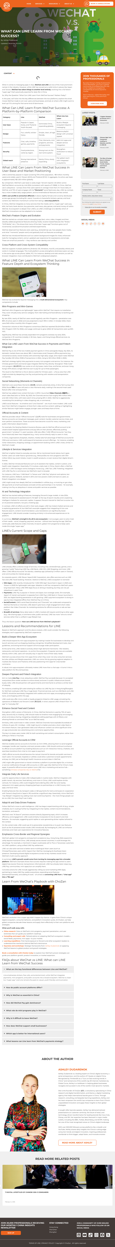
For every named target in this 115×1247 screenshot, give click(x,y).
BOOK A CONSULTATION (100, 4)
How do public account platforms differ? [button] (24, 988)
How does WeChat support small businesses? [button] (26, 1026)
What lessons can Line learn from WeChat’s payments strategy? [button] (34, 1041)
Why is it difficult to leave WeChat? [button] (22, 1018)
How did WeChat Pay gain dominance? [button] (23, 1003)
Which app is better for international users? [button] (25, 1034)
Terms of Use (86, 204)
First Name (85, 183)
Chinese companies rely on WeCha (24, 770)
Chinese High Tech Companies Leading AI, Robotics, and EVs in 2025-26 (105, 141)
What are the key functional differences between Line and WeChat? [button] (36, 969)
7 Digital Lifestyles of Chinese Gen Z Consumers (105, 118)
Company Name (87, 189)
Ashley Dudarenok (52, 946)
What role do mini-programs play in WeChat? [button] (26, 1011)
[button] (14, 73)
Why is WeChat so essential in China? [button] (22, 995)
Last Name (101, 183)
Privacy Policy (97, 204)
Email (99, 189)
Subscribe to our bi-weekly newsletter (96, 207)
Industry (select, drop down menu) (92, 195)
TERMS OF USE (34, 1243)
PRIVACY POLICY (48, 1243)
